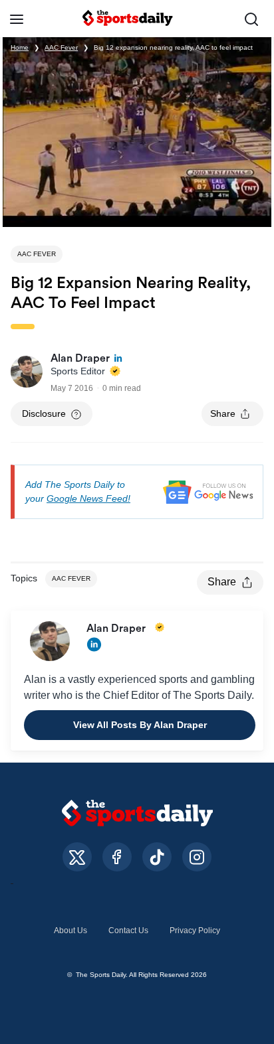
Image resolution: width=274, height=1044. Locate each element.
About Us (70, 930)
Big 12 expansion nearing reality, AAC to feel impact (173, 47)
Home (20, 47)
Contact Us (128, 930)
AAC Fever (61, 47)
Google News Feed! (88, 498)
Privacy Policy (195, 930)
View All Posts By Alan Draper (140, 724)
